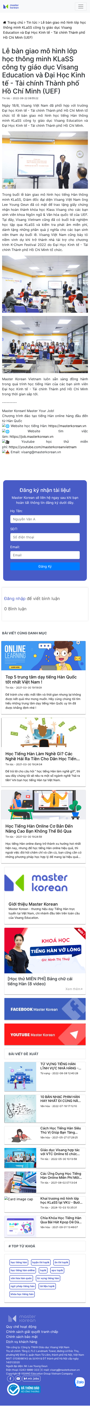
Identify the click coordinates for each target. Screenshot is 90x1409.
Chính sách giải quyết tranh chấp (32, 1332)
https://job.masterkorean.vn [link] (31, 436)
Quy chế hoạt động (21, 1327)
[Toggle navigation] (81, 6)
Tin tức (31, 22)
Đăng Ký (45, 566)
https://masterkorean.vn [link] (67, 426)
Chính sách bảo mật (22, 1337)
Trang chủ (15, 22)
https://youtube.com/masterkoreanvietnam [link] (43, 447)
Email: (15, 547)
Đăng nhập (15, 598)
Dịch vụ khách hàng (21, 1342)
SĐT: (14, 529)
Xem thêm (73, 989)
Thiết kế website (13, 1403)
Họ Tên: (16, 511)
